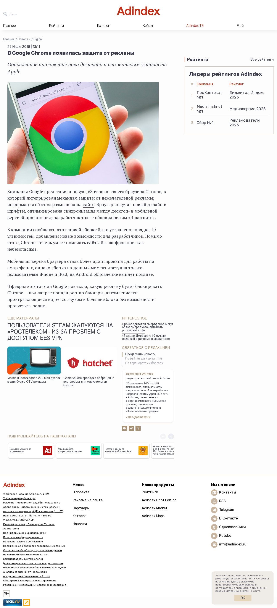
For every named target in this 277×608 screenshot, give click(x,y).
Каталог (79, 516)
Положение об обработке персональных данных (34, 545)
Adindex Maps (153, 516)
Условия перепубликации (19, 498)
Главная (8, 39)
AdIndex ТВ (195, 26)
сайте (88, 204)
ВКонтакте (228, 518)
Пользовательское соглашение (23, 541)
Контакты (227, 492)
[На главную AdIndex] (138, 10)
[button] (171, 436)
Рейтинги (150, 492)
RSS (222, 501)
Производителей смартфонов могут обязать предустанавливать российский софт (147, 327)
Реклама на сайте (87, 500)
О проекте (80, 492)
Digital (38, 39)
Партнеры (80, 508)
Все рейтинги (262, 59)
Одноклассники (232, 527)
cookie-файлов (244, 584)
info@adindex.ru (232, 544)
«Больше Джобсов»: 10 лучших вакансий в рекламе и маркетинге (146, 338)
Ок (242, 598)
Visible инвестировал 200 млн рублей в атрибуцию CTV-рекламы (34, 380)
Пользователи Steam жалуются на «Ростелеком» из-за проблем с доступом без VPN (60, 332)
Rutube (225, 536)
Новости (24, 39)
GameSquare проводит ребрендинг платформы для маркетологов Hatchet (88, 382)
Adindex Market (154, 508)
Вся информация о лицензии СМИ (24, 532)
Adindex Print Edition (159, 500)
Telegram (226, 510)
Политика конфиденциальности (23, 537)
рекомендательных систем (232, 590)
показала (77, 286)
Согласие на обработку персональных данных (32, 550)
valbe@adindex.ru (138, 417)
